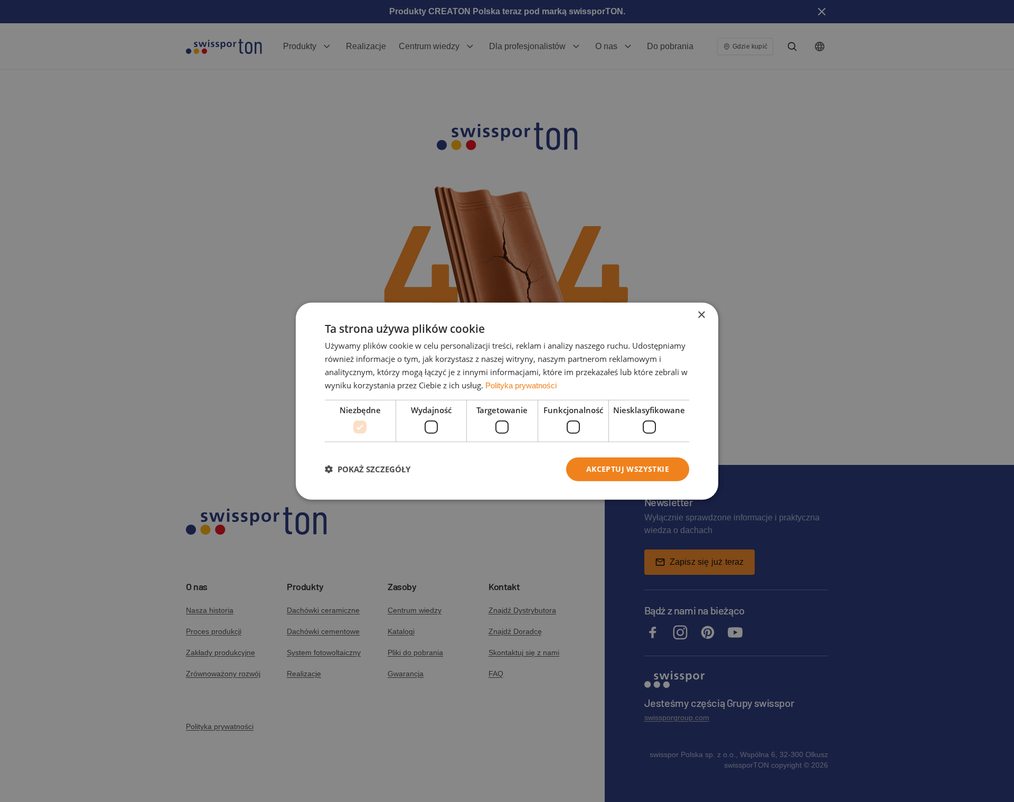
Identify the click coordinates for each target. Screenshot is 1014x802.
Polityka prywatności (521, 384)
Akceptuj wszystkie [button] (627, 469)
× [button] (701, 315)
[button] (367, 469)
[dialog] (507, 401)
